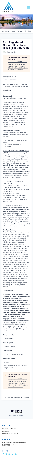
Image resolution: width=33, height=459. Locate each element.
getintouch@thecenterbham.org (15, 443)
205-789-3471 (9, 445)
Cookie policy (20, 415)
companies (5, 31)
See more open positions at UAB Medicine (16, 397)
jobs (13, 31)
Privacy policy (12, 415)
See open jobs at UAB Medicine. (17, 62)
